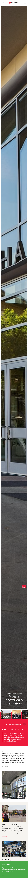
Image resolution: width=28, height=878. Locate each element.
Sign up (4, 875)
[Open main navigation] (25, 3)
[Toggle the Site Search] (3, 3)
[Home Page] (14, 3)
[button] (24, 586)
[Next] (24, 715)
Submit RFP (5, 767)
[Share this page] (24, 724)
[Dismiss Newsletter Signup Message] (25, 863)
